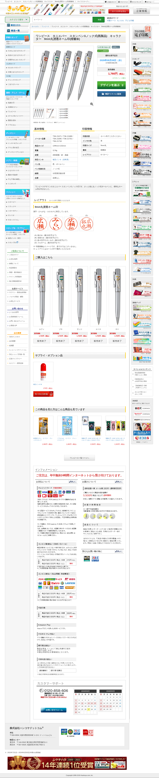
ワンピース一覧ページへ (79, 458)
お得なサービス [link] (14, 301)
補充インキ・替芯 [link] (14, 238)
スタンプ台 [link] (12, 242)
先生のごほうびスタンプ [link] (16, 55)
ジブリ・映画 (11, 160)
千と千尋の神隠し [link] (14, 179)
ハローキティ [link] (12, 211)
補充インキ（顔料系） (61, 160)
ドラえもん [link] (12, 125)
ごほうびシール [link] (13, 84)
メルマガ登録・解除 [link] (16, 297)
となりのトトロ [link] (13, 170)
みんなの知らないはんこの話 (141, 393)
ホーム (149, 2)
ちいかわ (120, 20)
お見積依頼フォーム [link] (16, 317)
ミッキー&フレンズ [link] (15, 143)
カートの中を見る (119, 11)
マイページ (124, 2)
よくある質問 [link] (14, 312)
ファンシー (10, 192)
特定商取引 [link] (13, 268)
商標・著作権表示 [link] (15, 272)
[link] (43, 379)
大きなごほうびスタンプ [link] (16, 51)
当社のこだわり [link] (14, 337)
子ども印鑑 (129, 20)
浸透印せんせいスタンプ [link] (16, 60)
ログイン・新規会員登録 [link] (17, 292)
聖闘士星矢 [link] (12, 120)
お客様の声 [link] (13, 325)
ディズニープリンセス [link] (16, 152)
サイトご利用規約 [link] (15, 277)
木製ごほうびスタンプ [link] (16, 72)
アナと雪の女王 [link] (13, 147)
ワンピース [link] (12, 111)
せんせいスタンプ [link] (14, 67)
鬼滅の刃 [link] (11, 103)
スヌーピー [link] (12, 202)
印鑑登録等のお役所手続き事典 (141, 380)
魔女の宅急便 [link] (12, 175)
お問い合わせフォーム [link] (17, 321)
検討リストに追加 (113, 94)
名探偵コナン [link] (12, 107)
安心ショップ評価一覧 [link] (17, 354)
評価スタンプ (11, 37)
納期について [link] (14, 263)
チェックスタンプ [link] (14, 80)
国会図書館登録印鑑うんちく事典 (141, 374)
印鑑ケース (111, 20)
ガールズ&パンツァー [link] (15, 116)
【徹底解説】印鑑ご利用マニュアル (141, 387)
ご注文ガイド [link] (14, 255)
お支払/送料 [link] (13, 259)
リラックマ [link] (12, 206)
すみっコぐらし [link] (13, 220)
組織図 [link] (11, 345)
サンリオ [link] (11, 215)
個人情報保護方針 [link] (15, 281)
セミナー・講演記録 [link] (16, 363)
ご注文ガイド (111, 2)
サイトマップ (136, 2)
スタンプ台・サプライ (15, 228)
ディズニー (10, 133)
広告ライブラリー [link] (15, 359)
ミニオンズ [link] (12, 184)
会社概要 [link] (12, 341)
